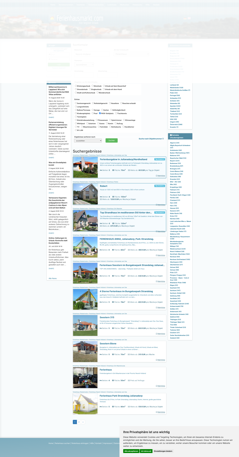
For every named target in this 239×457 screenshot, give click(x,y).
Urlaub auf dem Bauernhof (115, 86)
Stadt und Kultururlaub (86, 93)
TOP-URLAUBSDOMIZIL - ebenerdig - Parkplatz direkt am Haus (122, 269)
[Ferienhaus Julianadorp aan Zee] (85, 167)
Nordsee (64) (175, 257)
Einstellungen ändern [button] (163, 451)
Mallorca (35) (175, 234)
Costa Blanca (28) (176, 171)
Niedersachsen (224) (178, 249)
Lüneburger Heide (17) (178, 231)
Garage (96, 110)
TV (78, 127)
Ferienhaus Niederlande (80, 155)
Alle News (53, 278)
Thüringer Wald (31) (177, 322)
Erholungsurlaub (83, 86)
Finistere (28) (175, 192)
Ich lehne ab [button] (146, 451)
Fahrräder (104, 127)
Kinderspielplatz (83, 113)
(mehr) (51, 117)
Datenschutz (119, 443)
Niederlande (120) (176, 87)
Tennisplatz (82, 117)
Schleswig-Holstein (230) (179, 304)
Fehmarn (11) (174, 190)
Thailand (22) (175, 111)
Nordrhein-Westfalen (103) (180, 254)
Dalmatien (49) (175, 176)
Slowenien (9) (175, 103)
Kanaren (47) (174, 211)
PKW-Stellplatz (107, 113)
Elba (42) (173, 184)
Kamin (110, 124)
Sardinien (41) (175, 298)
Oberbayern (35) (176, 262)
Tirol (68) (173, 325)
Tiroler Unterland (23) (178, 327)
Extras (77, 99)
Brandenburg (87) (176, 166)
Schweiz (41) (174, 101)
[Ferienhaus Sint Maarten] (85, 220)
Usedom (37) (175, 332)
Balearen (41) (175, 155)
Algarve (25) (174, 143)
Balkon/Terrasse (83, 110)
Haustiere (115, 103)
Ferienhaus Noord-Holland (97, 155)
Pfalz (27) (173, 272)
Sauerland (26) (175, 301)
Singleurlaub (96, 89)
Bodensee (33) (175, 163)
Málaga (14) (174, 246)
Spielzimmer (116, 120)
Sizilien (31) (174, 309)
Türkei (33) (174, 117)
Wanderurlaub (104, 93)
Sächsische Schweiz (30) (179, 314)
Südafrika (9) (175, 109)
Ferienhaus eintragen (80, 443)
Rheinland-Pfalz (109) (178, 283)
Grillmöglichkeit (118, 110)
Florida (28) (174, 198)
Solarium (92, 124)
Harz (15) (173, 206)
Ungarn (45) (174, 122)
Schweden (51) (175, 98)
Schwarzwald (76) (176, 306)
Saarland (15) (175, 288)
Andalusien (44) (176, 150)
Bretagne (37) (175, 169)
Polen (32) (174, 93)
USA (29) (173, 119)
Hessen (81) (174, 208)
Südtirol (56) (174, 317)
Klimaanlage (130, 120)
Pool (95, 113)
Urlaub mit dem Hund (113, 89)
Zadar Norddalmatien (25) (179, 335)
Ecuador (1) (174, 127)
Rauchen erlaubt (129, 103)
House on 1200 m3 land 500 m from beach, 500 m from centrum (122, 190)
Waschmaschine (89, 127)
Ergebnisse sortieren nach (84, 137)
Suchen (112, 140)
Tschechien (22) (176, 114)
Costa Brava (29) (176, 174)
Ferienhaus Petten (112, 182)
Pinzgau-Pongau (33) (178, 275)
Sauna (101, 124)
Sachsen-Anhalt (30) (177, 293)
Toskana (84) (175, 330)
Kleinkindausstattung (85, 120)
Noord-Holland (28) (177, 251)
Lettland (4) (174, 85)
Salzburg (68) (175, 296)
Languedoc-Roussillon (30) (180, 226)
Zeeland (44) (174, 338)
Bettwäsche (116, 127)
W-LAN (80, 130)
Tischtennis (122, 113)
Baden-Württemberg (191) (179, 153)
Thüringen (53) (175, 319)
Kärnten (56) (174, 219)
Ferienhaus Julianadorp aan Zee (116, 155)
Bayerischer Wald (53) (178, 158)
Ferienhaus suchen (62, 443)
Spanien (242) (175, 106)
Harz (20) (173, 203)
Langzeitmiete (83, 107)
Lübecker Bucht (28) (177, 229)
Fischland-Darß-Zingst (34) (180, 195)
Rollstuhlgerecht (100, 103)
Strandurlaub (82, 89)
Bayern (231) (174, 161)
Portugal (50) (175, 95)
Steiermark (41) (175, 311)
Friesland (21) (175, 200)
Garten (106, 110)
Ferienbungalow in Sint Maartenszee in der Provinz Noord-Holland (123, 373)
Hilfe (92, 443)
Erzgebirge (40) (176, 187)
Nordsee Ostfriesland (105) (180, 259)
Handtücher (129, 127)
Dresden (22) (175, 179)
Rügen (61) (174, 285)
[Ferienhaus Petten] (85, 194)
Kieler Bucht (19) (176, 213)
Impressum (107, 443)
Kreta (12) (173, 216)
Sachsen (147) (175, 290)
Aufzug (119, 124)
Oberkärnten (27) (176, 265)
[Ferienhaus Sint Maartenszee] (85, 377)
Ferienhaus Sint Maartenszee (115, 366)
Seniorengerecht (83, 103)
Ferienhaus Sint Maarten (114, 208)
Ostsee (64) (174, 267)
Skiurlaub (97, 86)
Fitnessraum (102, 120)
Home (51, 443)
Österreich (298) (176, 124)
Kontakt (98, 443)
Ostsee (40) (174, 270)
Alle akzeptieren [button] (131, 451)
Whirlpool (81, 124)
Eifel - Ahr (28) (175, 182)
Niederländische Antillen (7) (180, 90)
